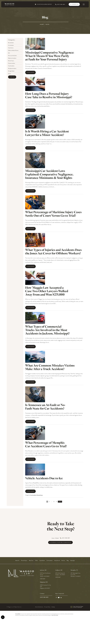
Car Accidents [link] (50, 560)
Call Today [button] (61, 538)
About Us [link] (17, 560)
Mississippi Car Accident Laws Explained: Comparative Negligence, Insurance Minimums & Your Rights (49, 175)
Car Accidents (11, 45)
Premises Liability (11, 63)
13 (56, 501)
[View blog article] (35, 44)
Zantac (9, 73)
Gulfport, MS (58, 570)
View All (12, 77)
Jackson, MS (43, 570)
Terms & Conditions (39, 607)
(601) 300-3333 (55, 615)
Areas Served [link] (57, 560)
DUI (9, 53)
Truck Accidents (11, 65)
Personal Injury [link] (24, 560)
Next (60, 501)
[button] (3, 617)
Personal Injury (11, 60)
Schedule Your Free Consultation (61, 542)
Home (42, 24)
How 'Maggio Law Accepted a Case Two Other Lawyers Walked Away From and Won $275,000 (46, 291)
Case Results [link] (42, 560)
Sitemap (53, 607)
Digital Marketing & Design (78, 607)
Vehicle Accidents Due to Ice (44, 478)
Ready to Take (61, 526)
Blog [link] (68, 560)
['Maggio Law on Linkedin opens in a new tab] (61, 597)
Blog (47, 24)
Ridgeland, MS (44, 582)
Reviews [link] (63, 560)
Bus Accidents (11, 42)
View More (30, 72)
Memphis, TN (74, 570)
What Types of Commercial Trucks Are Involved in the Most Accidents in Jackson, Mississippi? (47, 330)
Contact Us (75, 4)
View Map (42, 579)
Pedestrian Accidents (12, 58)
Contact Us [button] (83, 617)
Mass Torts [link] (31, 560)
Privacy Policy (47, 607)
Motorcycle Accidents (12, 55)
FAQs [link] (36, 560)
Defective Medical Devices (13, 50)
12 (53, 501)
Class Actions (10, 47)
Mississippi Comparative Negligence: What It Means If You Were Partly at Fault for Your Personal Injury (49, 56)
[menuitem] (17, 560)
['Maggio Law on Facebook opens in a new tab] (56, 597)
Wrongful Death (11, 71)
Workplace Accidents (12, 68)
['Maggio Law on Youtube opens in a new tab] (59, 597)
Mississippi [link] (72, 560)
